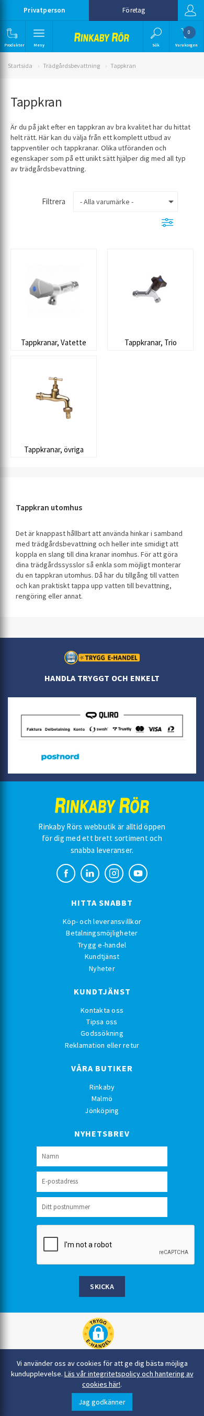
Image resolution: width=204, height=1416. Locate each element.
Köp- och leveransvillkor (102, 921)
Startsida (20, 65)
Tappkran (123, 65)
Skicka (102, 1286)
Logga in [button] (191, 10)
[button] (12, 36)
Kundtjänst (102, 956)
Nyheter (102, 968)
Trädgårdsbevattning (71, 65)
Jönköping (102, 1110)
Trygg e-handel (102, 945)
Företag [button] (133, 10)
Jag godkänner (102, 1402)
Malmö (102, 1098)
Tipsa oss (101, 1021)
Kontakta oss (102, 1010)
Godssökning (102, 1033)
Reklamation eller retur (102, 1045)
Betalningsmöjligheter (102, 933)
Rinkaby (102, 1087)
